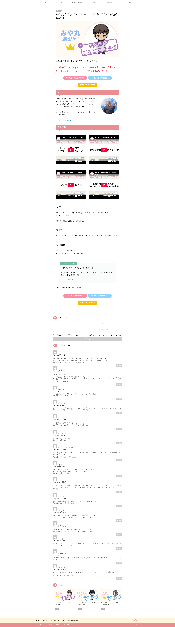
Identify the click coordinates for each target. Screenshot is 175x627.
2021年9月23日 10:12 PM (59, 569)
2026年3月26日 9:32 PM (59, 355)
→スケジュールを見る (63, 120)
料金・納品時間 (77, 2)
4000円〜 (59, 10)
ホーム (44, 2)
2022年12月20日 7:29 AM (59, 391)
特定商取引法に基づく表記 (62, 624)
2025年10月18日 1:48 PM (59, 371)
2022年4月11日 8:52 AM (59, 435)
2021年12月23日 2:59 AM (59, 498)
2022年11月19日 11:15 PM (60, 405)
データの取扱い (94, 2)
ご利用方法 (60, 2)
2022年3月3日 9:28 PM (59, 466)
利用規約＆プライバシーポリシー (45, 624)
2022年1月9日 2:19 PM (59, 482)
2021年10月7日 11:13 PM (59, 555)
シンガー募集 (127, 2)
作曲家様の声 (110, 2)
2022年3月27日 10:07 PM (59, 449)
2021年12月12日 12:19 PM (60, 526)
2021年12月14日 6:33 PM (59, 512)
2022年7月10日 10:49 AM (59, 419)
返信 (120, 365)
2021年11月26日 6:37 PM (59, 540)
